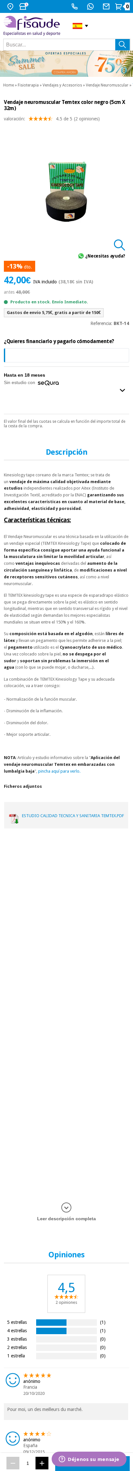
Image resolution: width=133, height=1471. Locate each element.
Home (8, 85)
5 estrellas (17, 1322)
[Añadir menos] (12, 1463)
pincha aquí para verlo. (59, 771)
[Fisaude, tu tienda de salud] (33, 26)
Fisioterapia (28, 85)
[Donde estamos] (11, 6)
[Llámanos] (75, 6)
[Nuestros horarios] (24, 6)
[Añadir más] (42, 1463)
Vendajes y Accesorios (62, 85)
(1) (103, 1322)
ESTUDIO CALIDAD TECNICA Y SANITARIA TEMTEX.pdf (73, 815)
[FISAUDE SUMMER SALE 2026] (66, 64)
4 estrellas (17, 1330)
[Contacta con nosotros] (107, 6)
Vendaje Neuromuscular (107, 85)
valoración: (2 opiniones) (52, 118)
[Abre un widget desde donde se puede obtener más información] (89, 1460)
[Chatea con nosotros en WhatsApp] (91, 6)
